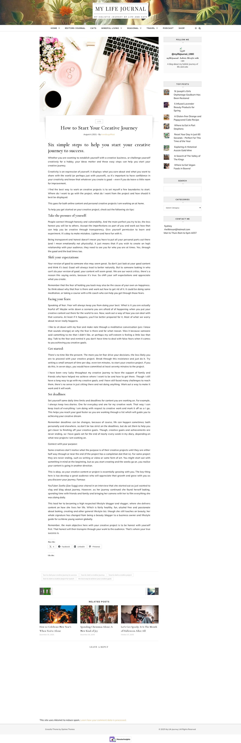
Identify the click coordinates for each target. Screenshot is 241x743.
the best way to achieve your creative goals (95, 579)
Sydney (168, 226)
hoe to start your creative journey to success (60, 575)
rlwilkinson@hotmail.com (177, 229)
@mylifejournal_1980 (183, 54)
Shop (182, 28)
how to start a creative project (120, 575)
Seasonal (133, 28)
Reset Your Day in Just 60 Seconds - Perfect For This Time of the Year (187, 138)
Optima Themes (68, 729)
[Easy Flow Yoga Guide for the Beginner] (152, 591)
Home (54, 28)
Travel (151, 28)
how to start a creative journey (92, 575)
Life (99, 121)
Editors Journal (75, 28)
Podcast (168, 28)
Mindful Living (110, 28)
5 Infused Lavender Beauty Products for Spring (184, 107)
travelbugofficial (108, 134)
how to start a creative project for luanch (58, 579)
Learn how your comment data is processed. (103, 720)
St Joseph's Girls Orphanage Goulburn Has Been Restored (187, 94)
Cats (93, 28)
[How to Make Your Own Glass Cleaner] (46, 591)
